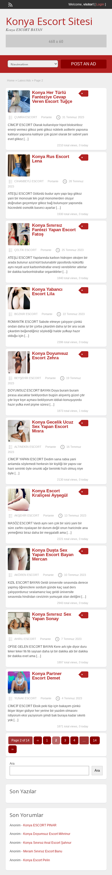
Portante (46, 117)
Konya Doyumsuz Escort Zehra (50, 355)
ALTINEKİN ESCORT (27, 446)
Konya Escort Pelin (36, 860)
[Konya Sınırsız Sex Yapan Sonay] (19, 633)
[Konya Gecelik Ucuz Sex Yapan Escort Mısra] (19, 441)
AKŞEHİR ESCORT (26, 515)
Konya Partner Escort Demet (47, 676)
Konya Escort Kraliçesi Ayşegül (50, 493)
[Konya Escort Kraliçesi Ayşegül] (19, 510)
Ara (12, 763)
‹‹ (38, 740)
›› (12, 749)
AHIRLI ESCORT (25, 638)
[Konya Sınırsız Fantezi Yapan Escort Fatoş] (19, 244)
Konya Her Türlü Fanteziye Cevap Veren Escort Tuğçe (52, 97)
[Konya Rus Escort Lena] (19, 175)
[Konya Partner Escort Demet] (19, 692)
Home (11, 80)
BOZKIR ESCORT (26, 314)
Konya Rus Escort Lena (50, 158)
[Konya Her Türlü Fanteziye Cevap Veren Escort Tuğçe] (19, 111)
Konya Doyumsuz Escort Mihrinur (46, 834)
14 (95, 740)
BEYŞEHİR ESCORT (27, 378)
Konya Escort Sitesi (49, 21)
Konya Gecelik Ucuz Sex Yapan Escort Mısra (52, 426)
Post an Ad (83, 64)
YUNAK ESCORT (25, 698)
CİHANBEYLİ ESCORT (29, 181)
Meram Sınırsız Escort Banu (42, 851)
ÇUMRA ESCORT (25, 117)
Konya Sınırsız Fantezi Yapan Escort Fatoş (54, 230)
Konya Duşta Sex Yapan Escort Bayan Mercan (52, 555)
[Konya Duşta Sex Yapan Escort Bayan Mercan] (19, 569)
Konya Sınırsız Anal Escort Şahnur (47, 843)
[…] (26, 139)
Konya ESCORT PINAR (40, 825)
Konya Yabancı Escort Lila (47, 291)
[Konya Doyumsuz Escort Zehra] (19, 372)
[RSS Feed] (10, 4)
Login (100, 4)
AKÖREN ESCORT (26, 574)
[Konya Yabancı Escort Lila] (19, 308)
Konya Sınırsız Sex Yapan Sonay (51, 616)
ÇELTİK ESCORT (25, 249)
